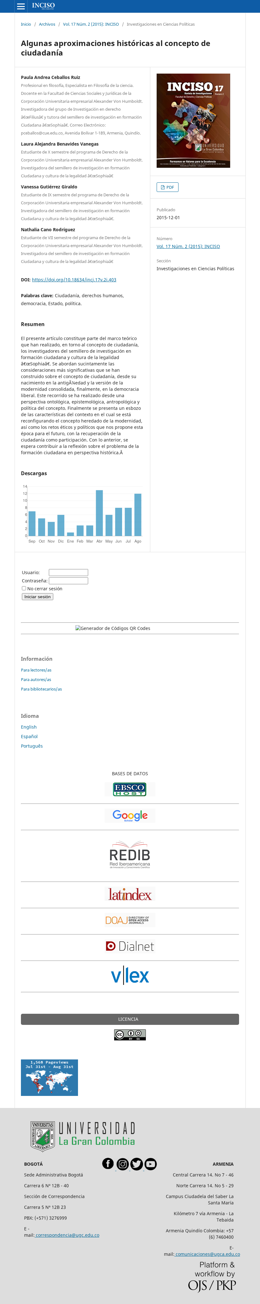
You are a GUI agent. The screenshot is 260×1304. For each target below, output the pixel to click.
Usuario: (31, 572)
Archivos (47, 24)
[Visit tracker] (49, 1094)
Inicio (26, 24)
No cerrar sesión (44, 589)
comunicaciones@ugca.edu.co (207, 1254)
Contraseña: (35, 581)
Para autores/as (36, 679)
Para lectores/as (36, 670)
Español (29, 736)
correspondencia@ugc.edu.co (67, 1235)
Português (32, 746)
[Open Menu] (21, 6)
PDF (170, 187)
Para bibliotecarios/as (41, 689)
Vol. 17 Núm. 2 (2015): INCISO (91, 24)
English (29, 727)
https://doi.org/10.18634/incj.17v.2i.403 (74, 280)
